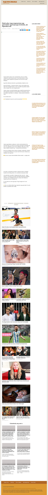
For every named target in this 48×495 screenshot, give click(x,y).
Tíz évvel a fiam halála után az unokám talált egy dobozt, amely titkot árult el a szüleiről (23, 450)
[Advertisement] (24, 13)
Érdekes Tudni (23, 1)
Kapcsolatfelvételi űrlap (23, 488)
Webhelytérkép (30, 488)
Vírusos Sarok (42, 3)
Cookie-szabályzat (15, 488)
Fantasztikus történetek (19, 203)
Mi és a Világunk (34, 1)
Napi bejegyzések (41, 1)
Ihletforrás (28, 1)
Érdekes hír (11, 203)
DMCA (35, 488)
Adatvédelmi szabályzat (7, 488)
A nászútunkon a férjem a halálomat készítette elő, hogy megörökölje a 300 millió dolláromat (23, 468)
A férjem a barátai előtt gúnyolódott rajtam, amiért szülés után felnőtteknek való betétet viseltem (8, 451)
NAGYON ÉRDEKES (10, 2)
